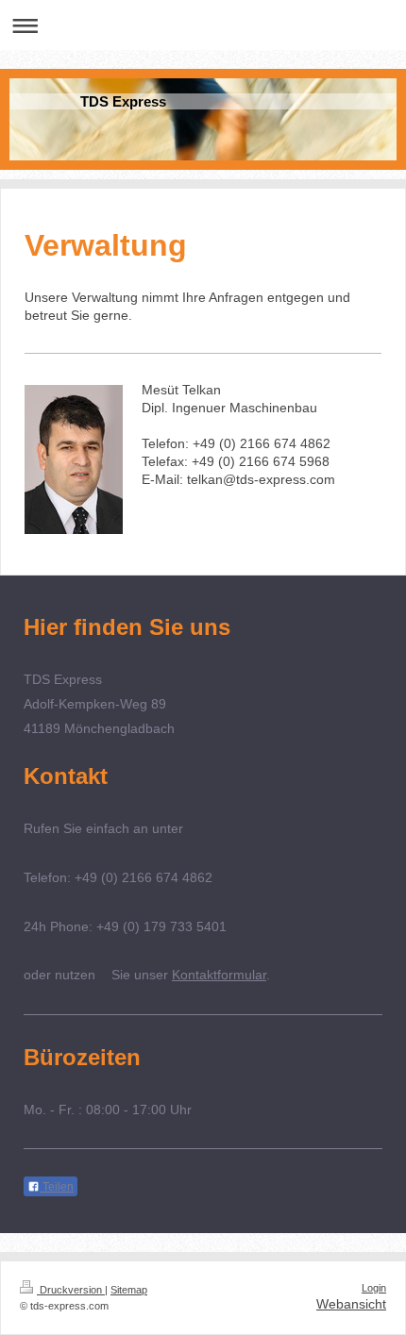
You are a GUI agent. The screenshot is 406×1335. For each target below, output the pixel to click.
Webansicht (351, 1303)
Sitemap (128, 1289)
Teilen (57, 1186)
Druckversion (71, 1289)
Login (374, 1287)
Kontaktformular (219, 974)
